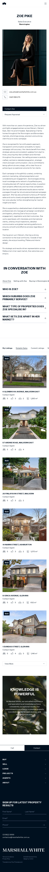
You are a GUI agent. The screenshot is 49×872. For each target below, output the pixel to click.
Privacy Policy (6, 859)
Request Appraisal (12, 114)
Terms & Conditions (8, 857)
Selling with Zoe (20, 281)
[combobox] (5, 774)
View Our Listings (24, 722)
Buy (4, 759)
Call (12, 748)
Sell (5, 764)
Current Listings (37, 348)
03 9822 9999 (8, 835)
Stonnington (24, 24)
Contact (37, 748)
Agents (6, 778)
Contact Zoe (10, 109)
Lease (6, 769)
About (6, 783)
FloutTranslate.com (17, 862)
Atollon (31, 859)
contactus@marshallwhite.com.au (16, 837)
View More (9, 664)
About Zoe (7, 281)
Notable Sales (21, 348)
